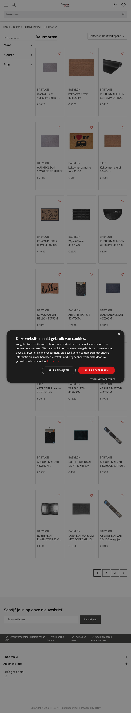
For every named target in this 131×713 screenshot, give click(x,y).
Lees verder (54, 361)
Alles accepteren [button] (96, 370)
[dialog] (65, 356)
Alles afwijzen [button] (58, 370)
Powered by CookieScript (102, 379)
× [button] (119, 334)
